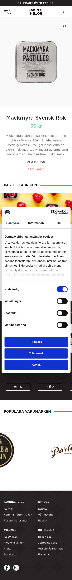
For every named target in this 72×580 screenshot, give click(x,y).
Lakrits (42, 508)
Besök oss (44, 536)
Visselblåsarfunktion (51, 548)
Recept (42, 520)
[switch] (62, 301)
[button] (64, 26)
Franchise (44, 554)
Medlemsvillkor (14, 542)
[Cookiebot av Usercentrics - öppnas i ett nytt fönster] (51, 212)
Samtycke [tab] (13, 223)
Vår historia (46, 514)
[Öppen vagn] (65, 12)
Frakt (7, 548)
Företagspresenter (16, 520)
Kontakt (9, 508)
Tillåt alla (36, 341)
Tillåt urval (36, 353)
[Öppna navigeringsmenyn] (7, 12)
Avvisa (36, 364)
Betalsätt (10, 554)
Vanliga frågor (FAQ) (18, 514)
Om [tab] (59, 223)
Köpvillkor (10, 536)
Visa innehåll (36, 162)
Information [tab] (36, 223)
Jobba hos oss (47, 542)
